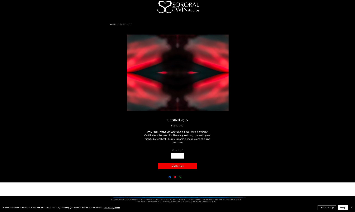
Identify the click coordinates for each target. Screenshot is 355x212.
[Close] (351, 207)
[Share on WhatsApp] (180, 177)
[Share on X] (185, 177)
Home (113, 24)
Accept (343, 207)
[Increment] (181, 155)
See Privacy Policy (112, 207)
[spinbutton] (177, 155)
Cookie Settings (327, 207)
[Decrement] (174, 155)
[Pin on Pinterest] (175, 177)
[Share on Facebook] (169, 177)
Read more (177, 142)
